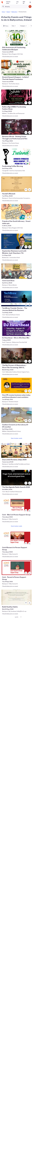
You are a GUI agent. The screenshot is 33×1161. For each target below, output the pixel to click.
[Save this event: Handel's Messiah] (25, 189)
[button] (6, 26)
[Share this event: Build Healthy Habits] (29, 602)
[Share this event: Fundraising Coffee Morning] (29, 162)
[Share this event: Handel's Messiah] (29, 189)
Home (3, 11)
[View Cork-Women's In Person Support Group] (16, 538)
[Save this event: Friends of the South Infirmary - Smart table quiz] (25, 217)
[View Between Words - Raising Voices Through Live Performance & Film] (16, 127)
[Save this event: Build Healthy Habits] (25, 602)
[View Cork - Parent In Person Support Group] (16, 567)
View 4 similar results (16, 438)
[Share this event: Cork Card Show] (29, 276)
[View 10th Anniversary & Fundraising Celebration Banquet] (16, 38)
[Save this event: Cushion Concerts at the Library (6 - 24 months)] (25, 420)
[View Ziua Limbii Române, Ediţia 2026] (16, 450)
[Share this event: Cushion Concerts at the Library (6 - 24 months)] (29, 420)
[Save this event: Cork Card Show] (25, 276)
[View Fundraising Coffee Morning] (16, 156)
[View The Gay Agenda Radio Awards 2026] (16, 477)
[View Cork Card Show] (16, 271)
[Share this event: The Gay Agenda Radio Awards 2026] (29, 483)
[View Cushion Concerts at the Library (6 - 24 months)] (16, 415)
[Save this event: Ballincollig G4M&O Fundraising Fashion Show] (25, 102)
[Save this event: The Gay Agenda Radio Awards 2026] (25, 483)
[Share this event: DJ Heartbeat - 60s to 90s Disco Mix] (29, 333)
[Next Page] (21, 617)
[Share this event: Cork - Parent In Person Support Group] (29, 573)
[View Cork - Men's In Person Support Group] (16, 505)
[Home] (2, 2)
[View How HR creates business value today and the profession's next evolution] (16, 385)
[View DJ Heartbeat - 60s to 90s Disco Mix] (16, 328)
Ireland (8, 11)
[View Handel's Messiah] (16, 184)
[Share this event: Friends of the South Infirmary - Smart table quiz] (29, 217)
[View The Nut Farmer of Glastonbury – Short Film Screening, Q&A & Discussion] (16, 355)
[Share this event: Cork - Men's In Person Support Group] (29, 510)
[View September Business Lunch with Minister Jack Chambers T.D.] (16, 241)
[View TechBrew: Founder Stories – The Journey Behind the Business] (16, 298)
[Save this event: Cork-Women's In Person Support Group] (25, 543)
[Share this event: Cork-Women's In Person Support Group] (29, 543)
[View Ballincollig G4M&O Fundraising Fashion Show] (16, 97)
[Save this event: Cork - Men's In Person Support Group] (25, 510)
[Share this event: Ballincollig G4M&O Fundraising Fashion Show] (29, 102)
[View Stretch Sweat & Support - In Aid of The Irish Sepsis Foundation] (16, 67)
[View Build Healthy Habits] (16, 597)
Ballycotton (14, 11)
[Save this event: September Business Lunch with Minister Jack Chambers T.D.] (25, 246)
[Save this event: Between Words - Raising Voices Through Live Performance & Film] (25, 132)
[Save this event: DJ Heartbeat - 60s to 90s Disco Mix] (25, 333)
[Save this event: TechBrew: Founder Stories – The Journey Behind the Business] (25, 304)
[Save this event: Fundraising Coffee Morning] (25, 162)
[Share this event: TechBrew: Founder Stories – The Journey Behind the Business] (29, 304)
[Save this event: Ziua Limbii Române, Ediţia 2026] (25, 455)
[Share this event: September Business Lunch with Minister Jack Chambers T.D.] (29, 246)
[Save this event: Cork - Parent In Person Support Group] (25, 573)
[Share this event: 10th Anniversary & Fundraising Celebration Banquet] (29, 43)
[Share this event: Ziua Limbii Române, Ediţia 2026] (29, 455)
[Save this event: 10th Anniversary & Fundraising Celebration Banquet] (25, 43)
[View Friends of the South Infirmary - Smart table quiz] (16, 211)
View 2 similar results (16, 526)
